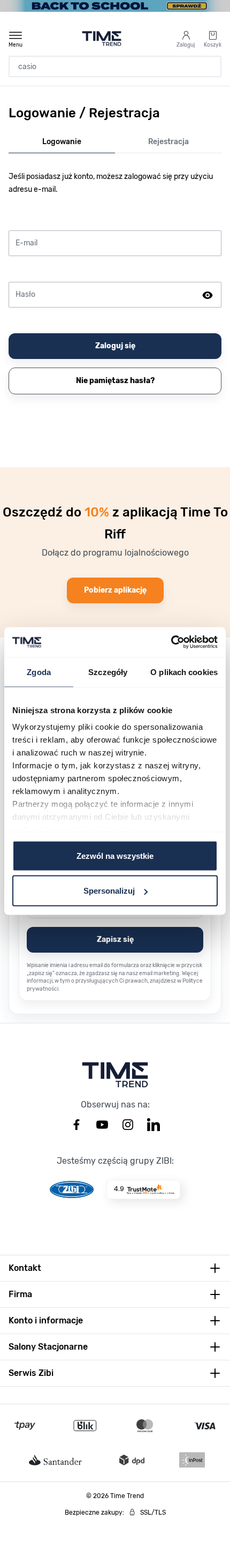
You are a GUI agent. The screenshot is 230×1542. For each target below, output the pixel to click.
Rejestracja (168, 141)
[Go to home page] (101, 38)
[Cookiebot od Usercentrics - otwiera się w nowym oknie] (171, 642)
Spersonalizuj (109, 890)
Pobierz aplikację (115, 590)
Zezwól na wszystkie (115, 855)
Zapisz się (115, 939)
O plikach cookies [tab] (184, 671)
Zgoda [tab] (39, 671)
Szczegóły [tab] (107, 671)
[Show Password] (207, 294)
